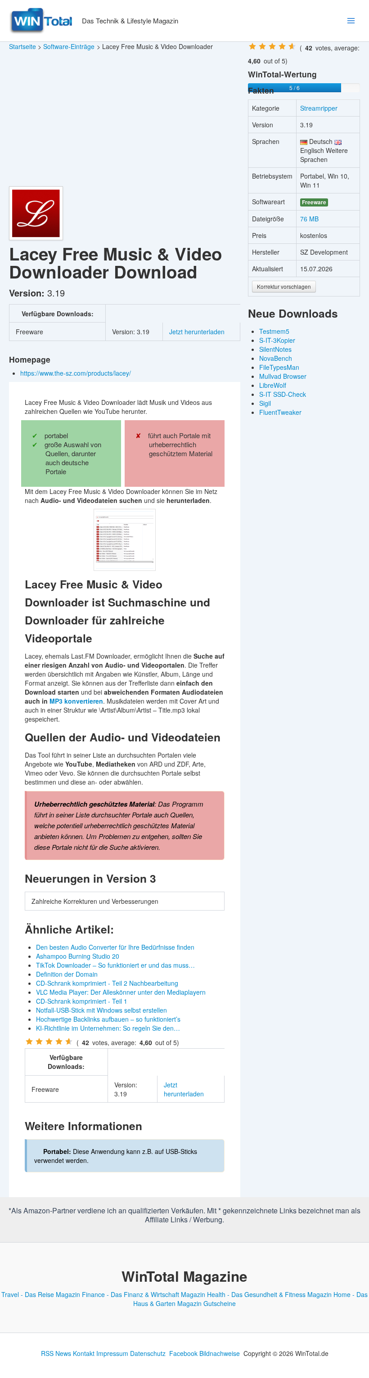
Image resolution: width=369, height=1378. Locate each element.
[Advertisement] (124, 119)
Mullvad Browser (282, 376)
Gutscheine (219, 1303)
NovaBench (275, 358)
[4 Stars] (58, 1041)
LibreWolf (272, 385)
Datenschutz (148, 1353)
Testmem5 (274, 331)
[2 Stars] (39, 1041)
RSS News (56, 1353)
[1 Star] (29, 1041)
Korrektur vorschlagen (284, 286)
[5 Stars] (68, 1041)
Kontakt (83, 1353)
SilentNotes (275, 349)
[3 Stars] (49, 1041)
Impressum (112, 1353)
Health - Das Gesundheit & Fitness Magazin (269, 1294)
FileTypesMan (279, 367)
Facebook (183, 1353)
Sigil (265, 403)
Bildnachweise (219, 1353)
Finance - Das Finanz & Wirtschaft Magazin (143, 1294)
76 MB (309, 218)
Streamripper (319, 107)
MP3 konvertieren (76, 700)
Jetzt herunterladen (197, 331)
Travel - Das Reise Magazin (40, 1294)
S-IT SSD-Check (282, 394)
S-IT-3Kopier (277, 340)
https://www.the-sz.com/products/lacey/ (76, 372)
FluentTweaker (280, 412)
